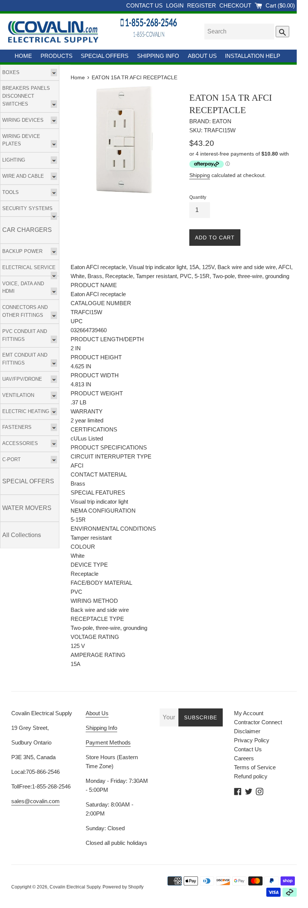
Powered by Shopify (123, 887)
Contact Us (248, 749)
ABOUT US (202, 56)
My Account (248, 713)
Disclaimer (247, 731)
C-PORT (11, 459)
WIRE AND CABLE (23, 176)
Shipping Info (101, 728)
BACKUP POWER (22, 251)
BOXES (11, 72)
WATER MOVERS (26, 508)
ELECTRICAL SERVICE (29, 267)
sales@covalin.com (35, 801)
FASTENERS (17, 427)
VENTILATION (18, 395)
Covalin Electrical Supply (75, 887)
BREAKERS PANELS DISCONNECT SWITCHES (26, 96)
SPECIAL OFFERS (104, 56)
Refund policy (250, 776)
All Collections (21, 535)
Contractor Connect (258, 722)
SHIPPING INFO (158, 56)
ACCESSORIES (20, 443)
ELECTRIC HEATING (25, 411)
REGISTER (202, 5)
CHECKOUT (236, 5)
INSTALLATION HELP (252, 56)
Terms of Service (255, 767)
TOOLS (10, 192)
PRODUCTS (56, 56)
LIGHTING (13, 160)
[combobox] (239, 31)
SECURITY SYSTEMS (27, 208)
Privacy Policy (251, 740)
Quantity (197, 197)
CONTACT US (145, 5)
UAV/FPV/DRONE (22, 379)
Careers (244, 758)
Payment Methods (108, 742)
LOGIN (175, 5)
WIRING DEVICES (23, 120)
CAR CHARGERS (27, 230)
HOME (23, 56)
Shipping (199, 175)
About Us (97, 713)
